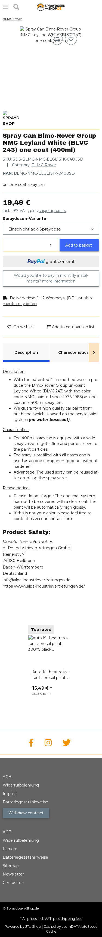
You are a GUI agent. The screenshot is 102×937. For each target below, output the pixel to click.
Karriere (10, 848)
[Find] (16, 7)
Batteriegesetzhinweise (25, 802)
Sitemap (11, 865)
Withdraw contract (26, 812)
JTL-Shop (33, 926)
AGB (7, 776)
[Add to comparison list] (57, 39)
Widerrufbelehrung (21, 785)
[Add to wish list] (71, 39)
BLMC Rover (44, 164)
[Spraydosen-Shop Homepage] (51, 6)
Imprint (10, 793)
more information (59, 281)
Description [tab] (26, 352)
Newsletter (13, 874)
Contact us (13, 882)
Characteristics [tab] (73, 352)
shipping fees (71, 919)
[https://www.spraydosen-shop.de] (31, 743)
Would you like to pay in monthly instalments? (51, 278)
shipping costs (52, 210)
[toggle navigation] (5, 7)
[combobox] (51, 229)
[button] (51, 301)
